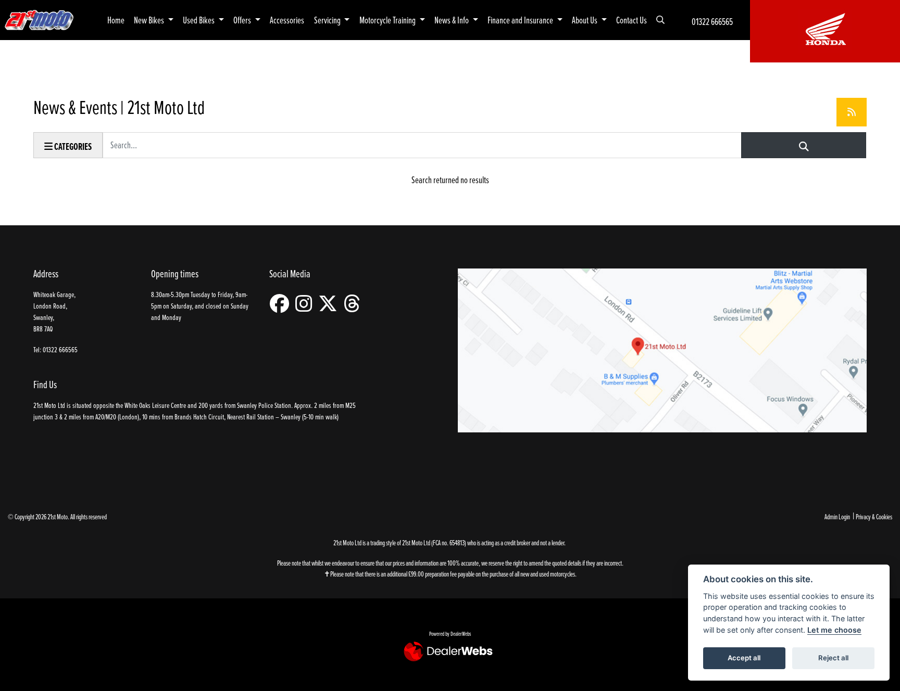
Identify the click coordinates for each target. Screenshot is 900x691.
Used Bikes (199, 20)
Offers (243, 20)
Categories (72, 146)
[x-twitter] (330, 303)
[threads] (354, 303)
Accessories (287, 20)
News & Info (452, 20)
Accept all (744, 658)
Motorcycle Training (388, 20)
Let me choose (834, 629)
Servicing (328, 20)
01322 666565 (712, 21)
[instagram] (306, 303)
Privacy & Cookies (874, 516)
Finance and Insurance (521, 20)
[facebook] (282, 303)
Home (115, 20)
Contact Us (631, 20)
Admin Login (837, 516)
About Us (585, 20)
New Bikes (150, 20)
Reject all (833, 658)
